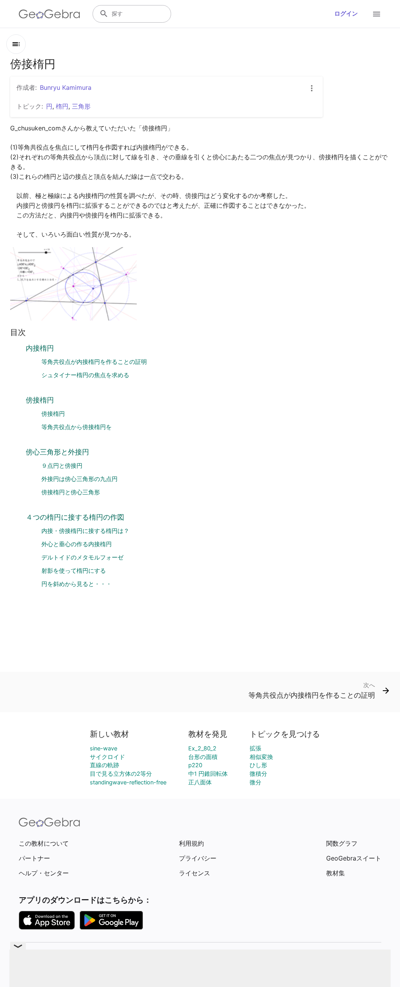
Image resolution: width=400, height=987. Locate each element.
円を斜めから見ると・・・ (76, 584)
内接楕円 (40, 348)
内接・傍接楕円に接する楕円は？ (85, 530)
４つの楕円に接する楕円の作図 (75, 517)
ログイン (346, 13)
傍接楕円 (40, 400)
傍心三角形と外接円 (57, 452)
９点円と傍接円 (61, 465)
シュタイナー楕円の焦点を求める (85, 375)
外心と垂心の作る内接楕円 (76, 544)
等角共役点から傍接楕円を (76, 427)
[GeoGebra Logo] (49, 14)
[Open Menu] (376, 14)
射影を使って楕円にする (73, 570)
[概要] (16, 44)
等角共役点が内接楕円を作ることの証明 (94, 361)
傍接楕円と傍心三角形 (70, 492)
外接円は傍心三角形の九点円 (79, 479)
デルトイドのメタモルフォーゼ (82, 557)
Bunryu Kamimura (65, 87)
